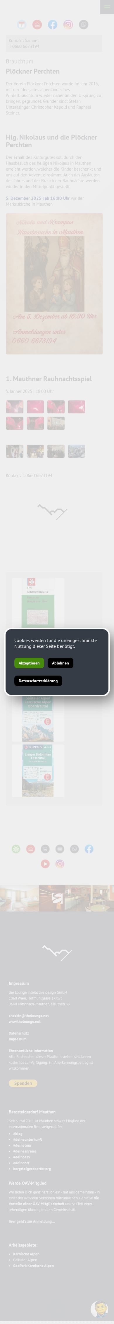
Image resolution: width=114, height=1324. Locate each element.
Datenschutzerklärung (38, 680)
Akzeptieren (29, 663)
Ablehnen (60, 663)
